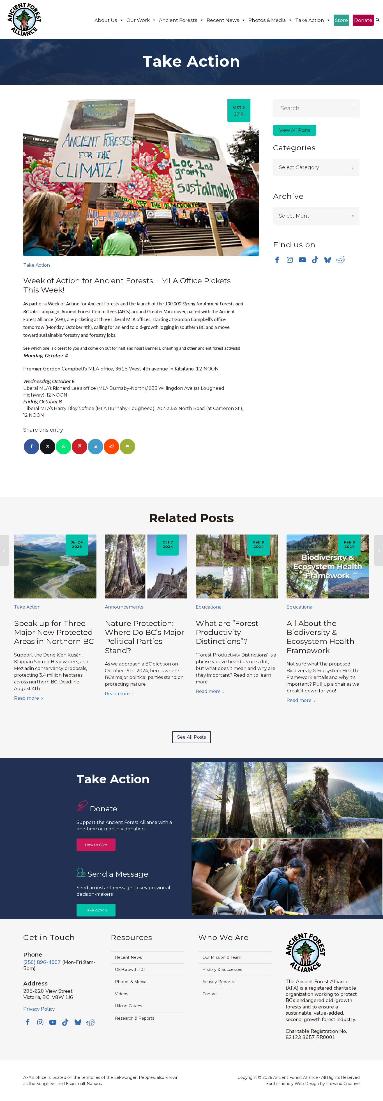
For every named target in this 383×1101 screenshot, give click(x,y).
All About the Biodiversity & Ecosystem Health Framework (321, 637)
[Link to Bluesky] (327, 260)
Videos (121, 993)
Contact (210, 993)
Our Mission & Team (221, 957)
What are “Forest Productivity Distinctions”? (227, 632)
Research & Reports (134, 1018)
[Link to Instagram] (290, 259)
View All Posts (294, 130)
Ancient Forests (178, 20)
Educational (209, 607)
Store (341, 20)
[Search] (377, 20)
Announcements (124, 607)
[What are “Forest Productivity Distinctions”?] (237, 567)
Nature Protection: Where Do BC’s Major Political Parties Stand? (144, 637)
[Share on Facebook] (31, 446)
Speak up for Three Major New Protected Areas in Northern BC (54, 632)
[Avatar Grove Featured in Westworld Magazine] (4, 550)
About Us (105, 20)
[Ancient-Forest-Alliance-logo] (24, 19)
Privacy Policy (39, 1009)
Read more (26, 698)
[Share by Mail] (127, 446)
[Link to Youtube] (302, 259)
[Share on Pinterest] (79, 446)
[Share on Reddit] (111, 446)
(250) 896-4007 (42, 962)
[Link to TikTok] (315, 259)
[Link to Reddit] (340, 259)
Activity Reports (218, 981)
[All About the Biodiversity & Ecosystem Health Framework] (328, 567)
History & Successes (222, 969)
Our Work (138, 20)
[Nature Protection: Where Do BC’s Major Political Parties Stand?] (146, 567)
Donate (363, 20)
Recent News (223, 20)
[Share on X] (47, 446)
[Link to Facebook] (277, 259)
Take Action (309, 20)
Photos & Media (267, 20)
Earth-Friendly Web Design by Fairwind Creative (313, 1083)
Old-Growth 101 (130, 969)
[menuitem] (377, 20)
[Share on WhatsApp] (63, 446)
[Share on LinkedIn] (95, 446)
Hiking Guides (128, 1005)
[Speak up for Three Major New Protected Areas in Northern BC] (55, 567)
